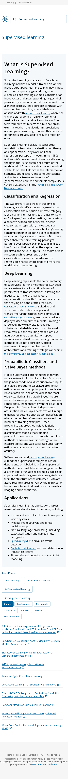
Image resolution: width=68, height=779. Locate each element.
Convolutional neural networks (20, 306)
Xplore (7, 604)
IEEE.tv (38, 610)
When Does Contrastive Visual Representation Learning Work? (31, 727)
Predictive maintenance (23, 548)
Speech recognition (21, 540)
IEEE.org (10, 2)
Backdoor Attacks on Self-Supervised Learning (26, 704)
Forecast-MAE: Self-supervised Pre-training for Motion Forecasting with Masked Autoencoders (30, 695)
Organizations (11, 616)
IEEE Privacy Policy (55, 758)
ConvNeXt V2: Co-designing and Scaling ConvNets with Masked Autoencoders (31, 642)
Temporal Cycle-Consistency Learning (22, 676)
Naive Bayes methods (39, 580)
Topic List (20, 754)
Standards (9, 610)
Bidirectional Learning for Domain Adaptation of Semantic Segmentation (27, 654)
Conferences (23, 604)
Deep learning (11, 580)
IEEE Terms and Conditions (44, 764)
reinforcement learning (37, 113)
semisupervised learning (42, 457)
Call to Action (53, 754)
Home (9, 754)
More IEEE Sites (25, 2)
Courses (25, 610)
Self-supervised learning (17, 589)
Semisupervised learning (17, 598)
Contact (32, 754)
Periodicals (42, 604)
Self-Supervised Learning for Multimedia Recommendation (23, 666)
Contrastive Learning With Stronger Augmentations (29, 684)
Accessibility (10, 758)
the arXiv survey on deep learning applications (28, 353)
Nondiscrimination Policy (31, 758)
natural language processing (19, 317)
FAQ (42, 754)
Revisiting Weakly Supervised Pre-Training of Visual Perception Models (29, 715)
